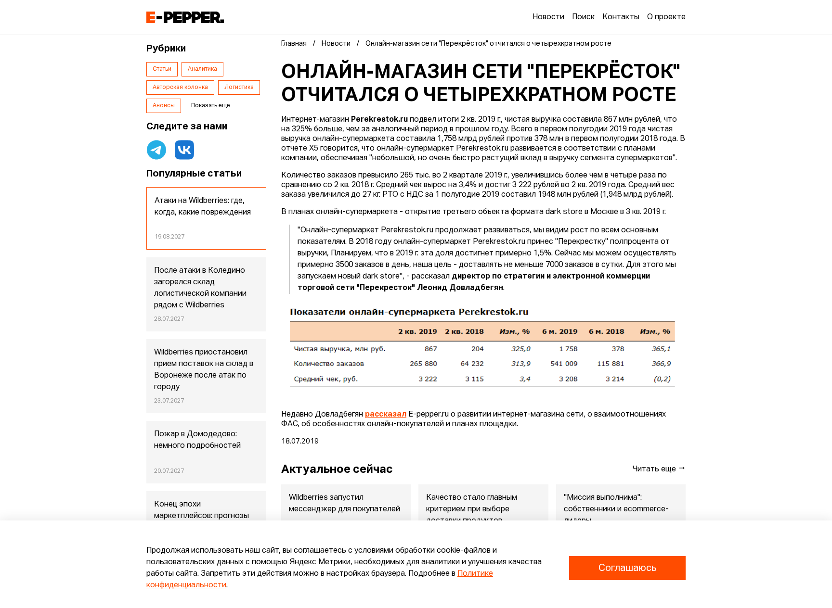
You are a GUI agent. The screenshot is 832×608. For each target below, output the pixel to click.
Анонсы (164, 106)
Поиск (583, 17)
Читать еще (655, 469)
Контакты (620, 17)
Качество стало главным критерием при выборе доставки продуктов (471, 509)
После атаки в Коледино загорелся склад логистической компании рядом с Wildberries (200, 288)
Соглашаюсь (627, 568)
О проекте (666, 17)
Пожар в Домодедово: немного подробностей (197, 440)
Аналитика (202, 69)
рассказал (385, 414)
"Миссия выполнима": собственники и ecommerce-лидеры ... (616, 509)
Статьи (162, 69)
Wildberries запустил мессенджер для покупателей (344, 503)
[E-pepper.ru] (185, 17)
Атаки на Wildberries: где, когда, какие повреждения (203, 206)
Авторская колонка (180, 87)
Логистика (239, 87)
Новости (548, 17)
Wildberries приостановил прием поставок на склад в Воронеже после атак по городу (203, 370)
